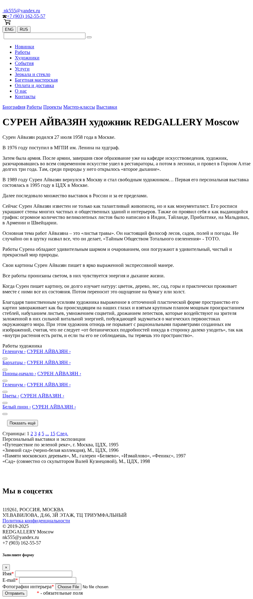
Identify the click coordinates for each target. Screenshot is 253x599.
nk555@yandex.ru (21, 10)
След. (62, 433)
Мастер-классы (79, 107)
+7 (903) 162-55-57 (26, 16)
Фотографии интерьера (28, 586)
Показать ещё (22, 423)
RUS (24, 29)
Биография (13, 107)
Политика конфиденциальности (36, 520)
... (47, 433)
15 (52, 433)
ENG (9, 29)
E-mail (10, 580)
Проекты (52, 107)
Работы (34, 107)
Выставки (106, 107)
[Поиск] (89, 37)
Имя (8, 573)
